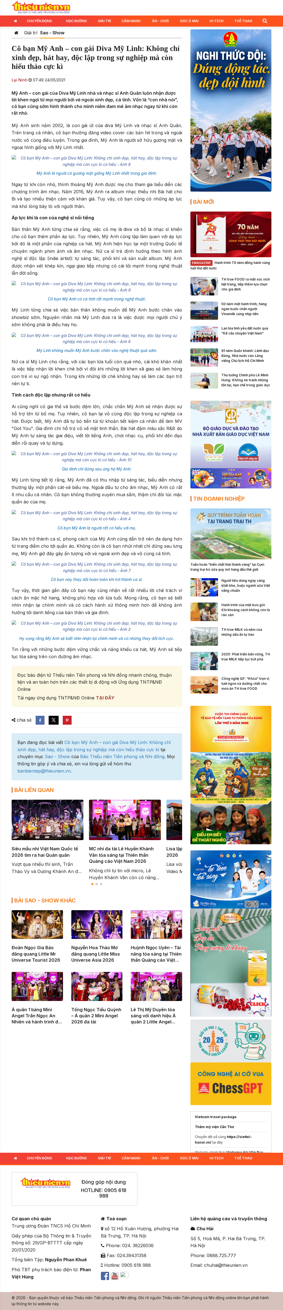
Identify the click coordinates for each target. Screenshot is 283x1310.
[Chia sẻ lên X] (54, 720)
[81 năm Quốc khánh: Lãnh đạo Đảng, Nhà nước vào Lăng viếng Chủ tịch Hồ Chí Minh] (204, 357)
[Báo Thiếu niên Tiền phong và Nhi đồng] (41, 7)
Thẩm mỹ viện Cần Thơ (214, 1127)
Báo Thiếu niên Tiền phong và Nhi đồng (122, 756)
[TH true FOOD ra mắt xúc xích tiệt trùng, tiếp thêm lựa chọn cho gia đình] (204, 286)
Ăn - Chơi (160, 21)
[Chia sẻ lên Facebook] (40, 720)
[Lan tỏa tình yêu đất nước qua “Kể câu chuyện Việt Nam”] (204, 333)
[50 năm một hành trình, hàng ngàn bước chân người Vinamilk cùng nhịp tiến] (204, 310)
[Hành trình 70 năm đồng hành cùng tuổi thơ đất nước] (230, 234)
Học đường (76, 21)
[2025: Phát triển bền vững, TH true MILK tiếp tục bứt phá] (204, 660)
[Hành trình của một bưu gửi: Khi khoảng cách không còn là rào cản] (204, 611)
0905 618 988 (113, 1193)
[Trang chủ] (16, 32)
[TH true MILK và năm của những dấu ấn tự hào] (204, 636)
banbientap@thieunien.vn (43, 771)
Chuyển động (39, 21)
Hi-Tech (216, 21)
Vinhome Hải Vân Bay (244, 1152)
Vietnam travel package (216, 1117)
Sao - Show (52, 32)
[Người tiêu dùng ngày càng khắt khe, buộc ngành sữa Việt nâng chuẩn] (204, 587)
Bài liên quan (34, 790)
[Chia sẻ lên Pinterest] (67, 720)
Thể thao (243, 21)
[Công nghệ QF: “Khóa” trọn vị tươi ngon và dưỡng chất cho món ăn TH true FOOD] (204, 684)
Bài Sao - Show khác (45, 900)
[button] (264, 21)
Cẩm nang (131, 21)
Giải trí (104, 21)
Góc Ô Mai (189, 21)
